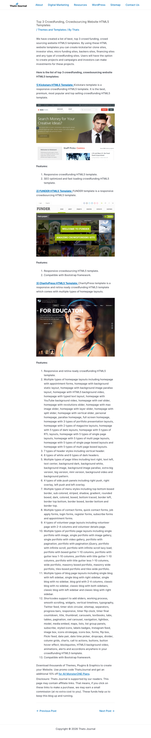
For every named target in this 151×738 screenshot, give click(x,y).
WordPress (98, 4)
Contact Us (132, 4)
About (39, 4)
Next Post (107, 710)
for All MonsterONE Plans (74, 673)
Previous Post (46, 710)
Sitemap (115, 4)
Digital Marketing (58, 4)
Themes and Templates (52, 29)
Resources (80, 4)
